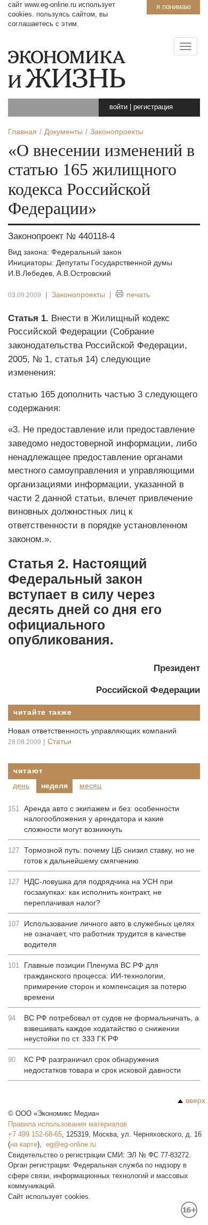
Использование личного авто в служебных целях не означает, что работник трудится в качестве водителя (109, 934)
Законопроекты (78, 294)
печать (138, 294)
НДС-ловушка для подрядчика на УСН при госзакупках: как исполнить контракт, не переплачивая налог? (98, 892)
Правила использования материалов (67, 1124)
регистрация (153, 107)
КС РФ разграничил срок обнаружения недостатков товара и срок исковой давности (102, 1064)
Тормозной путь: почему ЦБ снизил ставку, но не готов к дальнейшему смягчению (109, 855)
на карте (23, 1144)
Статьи (59, 741)
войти (118, 107)
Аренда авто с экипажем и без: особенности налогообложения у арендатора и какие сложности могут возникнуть (101, 819)
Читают (28, 770)
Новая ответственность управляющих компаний (92, 730)
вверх (195, 1100)
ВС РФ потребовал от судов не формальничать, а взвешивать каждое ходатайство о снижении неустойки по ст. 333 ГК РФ (111, 1028)
